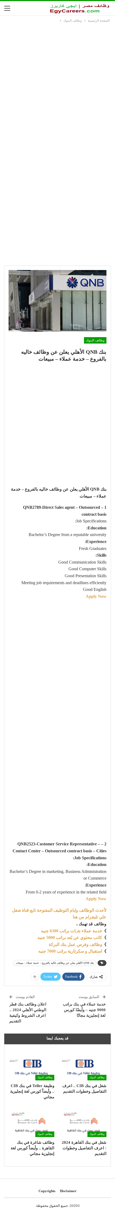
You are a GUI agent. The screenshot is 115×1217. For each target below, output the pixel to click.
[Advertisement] (57, 83)
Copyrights (47, 1191)
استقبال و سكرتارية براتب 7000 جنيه (70, 951)
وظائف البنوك (95, 340)
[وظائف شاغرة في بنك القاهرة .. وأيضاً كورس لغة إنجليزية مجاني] (31, 1121)
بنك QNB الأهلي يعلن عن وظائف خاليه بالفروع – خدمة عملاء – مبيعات (55, 962)
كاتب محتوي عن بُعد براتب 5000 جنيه (69, 937)
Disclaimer (68, 1191)
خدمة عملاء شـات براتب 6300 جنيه (71, 931)
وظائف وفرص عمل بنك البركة (75, 944)
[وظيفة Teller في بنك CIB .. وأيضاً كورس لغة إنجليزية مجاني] (31, 1064)
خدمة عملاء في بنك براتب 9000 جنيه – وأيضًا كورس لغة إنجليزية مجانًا (84, 1010)
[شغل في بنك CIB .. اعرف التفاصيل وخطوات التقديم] (83, 1064)
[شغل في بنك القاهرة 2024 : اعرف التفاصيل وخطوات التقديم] (83, 1121)
